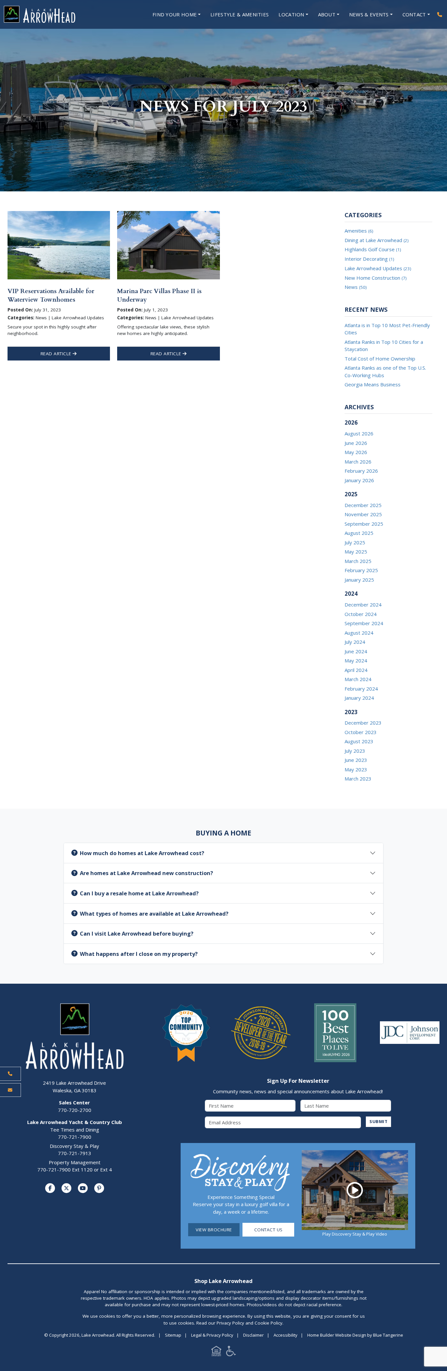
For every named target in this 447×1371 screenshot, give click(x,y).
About (327, 14)
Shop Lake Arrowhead (223, 1281)
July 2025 (355, 542)
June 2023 (356, 760)
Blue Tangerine (388, 1335)
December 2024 (363, 604)
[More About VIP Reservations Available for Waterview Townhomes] (59, 244)
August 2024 (359, 632)
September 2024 (364, 623)
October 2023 (361, 732)
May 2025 (356, 551)
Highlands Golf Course (373, 249)
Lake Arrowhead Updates (378, 268)
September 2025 (364, 523)
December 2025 (363, 505)
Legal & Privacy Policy (212, 1335)
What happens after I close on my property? (139, 954)
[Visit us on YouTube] (83, 1188)
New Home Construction (375, 277)
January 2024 (359, 697)
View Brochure (214, 1230)
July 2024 (355, 642)
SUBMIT (378, 1121)
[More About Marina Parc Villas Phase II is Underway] (168, 244)
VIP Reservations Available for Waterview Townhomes (51, 295)
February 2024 (361, 688)
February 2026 (361, 470)
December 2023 (363, 722)
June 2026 (356, 443)
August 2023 (359, 741)
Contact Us (268, 1230)
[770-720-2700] (439, 14)
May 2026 (356, 452)
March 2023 (358, 778)
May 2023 (356, 769)
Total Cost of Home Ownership (380, 358)
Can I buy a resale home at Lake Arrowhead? (139, 893)
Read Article (57, 354)
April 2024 (356, 670)
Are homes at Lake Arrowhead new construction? (146, 873)
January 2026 (359, 480)
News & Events (369, 14)
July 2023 (355, 750)
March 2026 (358, 461)
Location (291, 14)
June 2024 (356, 651)
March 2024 (358, 679)
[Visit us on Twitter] (66, 1188)
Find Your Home (174, 14)
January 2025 (359, 579)
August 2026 (359, 433)
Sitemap (173, 1335)
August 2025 (359, 533)
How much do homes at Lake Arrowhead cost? (142, 853)
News (356, 287)
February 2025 (361, 570)
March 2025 (358, 561)
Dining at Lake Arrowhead (376, 240)
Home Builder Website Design (336, 1335)
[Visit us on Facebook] (50, 1188)
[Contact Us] (10, 1090)
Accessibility (285, 1335)
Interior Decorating (369, 258)
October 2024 (361, 614)
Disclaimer (253, 1335)
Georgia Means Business (373, 384)
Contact (414, 14)
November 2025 (363, 514)
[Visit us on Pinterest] (99, 1188)
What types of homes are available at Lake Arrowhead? (154, 913)
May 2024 (356, 660)
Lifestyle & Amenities (239, 14)
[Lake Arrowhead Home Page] (56, 14)
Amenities (359, 230)
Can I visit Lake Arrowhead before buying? (136, 933)
